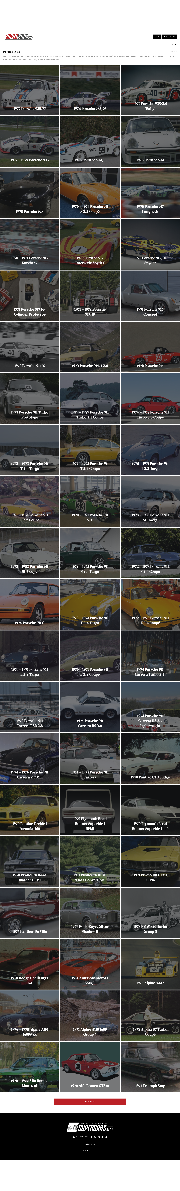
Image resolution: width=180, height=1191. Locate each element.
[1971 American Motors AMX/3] (90, 964)
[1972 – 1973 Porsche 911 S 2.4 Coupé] (150, 553)
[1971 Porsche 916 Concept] (150, 296)
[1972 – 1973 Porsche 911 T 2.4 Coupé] (90, 450)
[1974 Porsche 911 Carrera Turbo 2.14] (150, 655)
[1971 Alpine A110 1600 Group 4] (90, 1015)
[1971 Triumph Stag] (150, 1067)
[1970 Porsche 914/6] (29, 347)
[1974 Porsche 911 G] (29, 604)
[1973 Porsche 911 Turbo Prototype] (29, 398)
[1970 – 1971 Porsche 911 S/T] (90, 501)
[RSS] (102, 1137)
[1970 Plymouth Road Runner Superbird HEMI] (90, 810)
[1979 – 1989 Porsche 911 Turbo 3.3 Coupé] (90, 398)
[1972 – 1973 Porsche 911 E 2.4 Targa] (90, 604)
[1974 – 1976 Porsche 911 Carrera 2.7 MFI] (29, 758)
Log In (157, 36)
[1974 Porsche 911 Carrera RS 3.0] (90, 707)
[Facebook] (91, 1137)
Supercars (51, 56)
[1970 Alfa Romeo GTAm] (90, 1067)
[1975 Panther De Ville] (29, 913)
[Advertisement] (90, 15)
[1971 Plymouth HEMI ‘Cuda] (150, 861)
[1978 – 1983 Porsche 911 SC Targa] (150, 501)
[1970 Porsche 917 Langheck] (150, 193)
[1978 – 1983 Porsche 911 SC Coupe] (29, 553)
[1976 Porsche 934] (150, 141)
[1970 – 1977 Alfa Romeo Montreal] (29, 1067)
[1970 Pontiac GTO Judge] (150, 758)
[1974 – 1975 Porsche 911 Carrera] (90, 758)
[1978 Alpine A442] (150, 964)
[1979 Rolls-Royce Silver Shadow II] (90, 913)
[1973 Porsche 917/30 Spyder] (150, 244)
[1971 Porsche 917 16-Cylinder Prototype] (29, 296)
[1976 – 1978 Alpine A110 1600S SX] (29, 1015)
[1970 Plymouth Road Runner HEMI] (29, 861)
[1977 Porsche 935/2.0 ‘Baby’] (150, 90)
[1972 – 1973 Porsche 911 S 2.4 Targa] (90, 553)
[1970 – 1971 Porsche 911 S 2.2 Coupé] (90, 193)
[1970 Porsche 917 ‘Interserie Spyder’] (90, 244)
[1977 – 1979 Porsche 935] (29, 141)
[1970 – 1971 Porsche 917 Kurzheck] (29, 244)
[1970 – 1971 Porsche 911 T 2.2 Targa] (150, 450)
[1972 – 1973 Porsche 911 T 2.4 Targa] (29, 450)
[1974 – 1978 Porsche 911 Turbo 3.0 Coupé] (150, 398)
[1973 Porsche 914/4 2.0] (90, 347)
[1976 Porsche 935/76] (90, 90)
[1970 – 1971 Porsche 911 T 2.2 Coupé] (29, 501)
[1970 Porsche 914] (150, 347)
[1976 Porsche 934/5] (90, 141)
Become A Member (169, 36)
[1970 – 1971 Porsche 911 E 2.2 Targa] (29, 655)
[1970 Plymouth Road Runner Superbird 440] (150, 810)
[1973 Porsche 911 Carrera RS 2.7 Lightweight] (150, 707)
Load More (90, 1102)
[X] (95, 1137)
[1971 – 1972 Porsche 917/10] (90, 296)
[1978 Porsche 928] (29, 193)
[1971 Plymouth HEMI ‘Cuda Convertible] (90, 861)
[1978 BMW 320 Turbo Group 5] (150, 913)
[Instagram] (99, 1137)
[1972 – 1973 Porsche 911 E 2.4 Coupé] (150, 604)
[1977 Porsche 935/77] (29, 90)
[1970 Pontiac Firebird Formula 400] (29, 810)
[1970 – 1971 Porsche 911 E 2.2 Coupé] (90, 655)
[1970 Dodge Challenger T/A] (29, 964)
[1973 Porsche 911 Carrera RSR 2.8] (29, 707)
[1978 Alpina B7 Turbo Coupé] (150, 1015)
